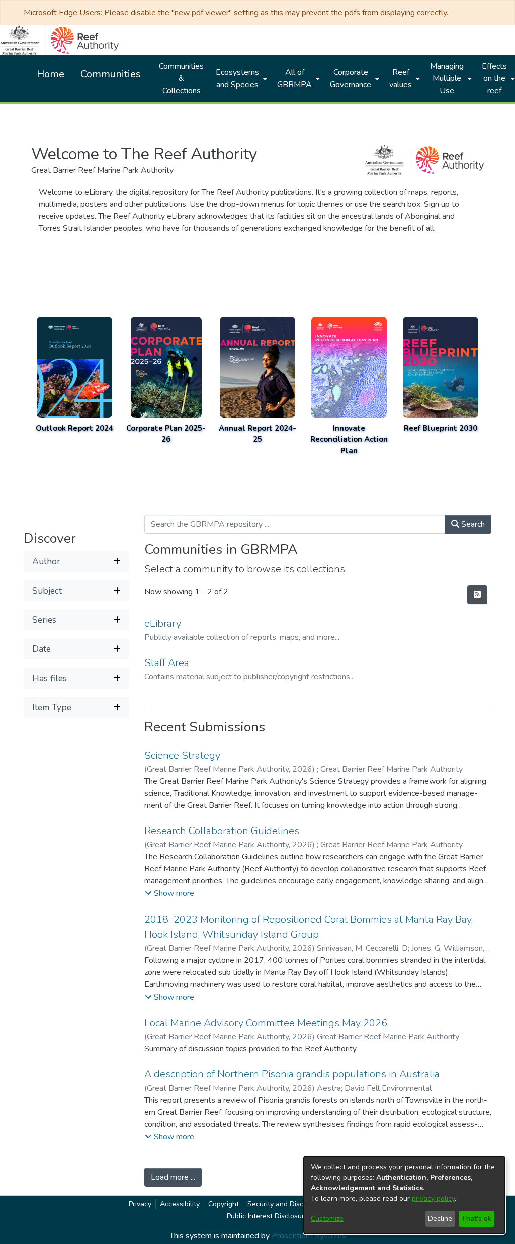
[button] (76, 561)
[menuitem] (240, 78)
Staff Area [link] (166, 663)
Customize (327, 1218)
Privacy (140, 1204)
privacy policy (433, 1198)
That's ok (476, 1218)
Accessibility (180, 1204)
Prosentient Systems (309, 1235)
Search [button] (472, 524)
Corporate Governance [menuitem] (350, 78)
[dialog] (404, 1195)
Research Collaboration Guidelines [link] (221, 831)
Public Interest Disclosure (267, 1216)
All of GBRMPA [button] (294, 78)
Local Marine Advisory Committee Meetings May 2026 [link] (265, 1023)
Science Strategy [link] (182, 755)
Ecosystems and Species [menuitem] (237, 78)
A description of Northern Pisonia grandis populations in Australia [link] (292, 1074)
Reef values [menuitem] (400, 78)
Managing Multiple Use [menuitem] (447, 78)
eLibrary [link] (162, 623)
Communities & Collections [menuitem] (181, 78)
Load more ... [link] (173, 1177)
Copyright (223, 1204)
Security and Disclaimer (285, 1204)
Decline (440, 1218)
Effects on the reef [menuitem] (494, 78)
